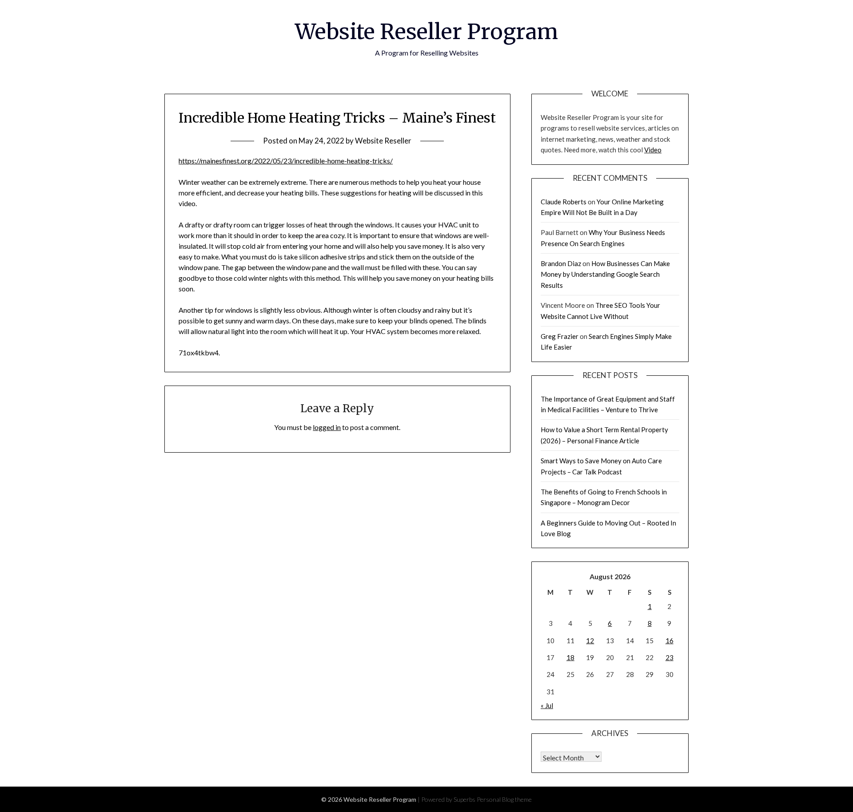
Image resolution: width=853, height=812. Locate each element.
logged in (327, 427)
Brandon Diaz (561, 263)
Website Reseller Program (426, 31)
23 (670, 657)
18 (570, 657)
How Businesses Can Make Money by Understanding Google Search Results (605, 274)
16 (670, 641)
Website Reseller (383, 140)
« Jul (547, 705)
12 (590, 641)
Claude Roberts (563, 202)
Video (653, 150)
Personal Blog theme (504, 799)
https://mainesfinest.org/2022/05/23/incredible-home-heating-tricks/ (286, 160)
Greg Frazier (559, 336)
